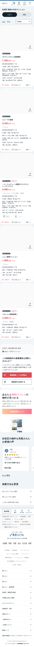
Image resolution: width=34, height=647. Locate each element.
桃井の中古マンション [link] (11, 527)
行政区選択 (25, 522)
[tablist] (17, 14)
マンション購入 (19, 519)
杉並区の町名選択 (25, 524)
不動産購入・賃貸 (25, 516)
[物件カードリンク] (17, 54)
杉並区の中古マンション (9, 524)
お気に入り (18, 85)
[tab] (9, 14)
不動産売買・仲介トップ (9, 516)
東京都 (17, 522)
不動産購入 (8, 519)
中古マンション (7, 522)
